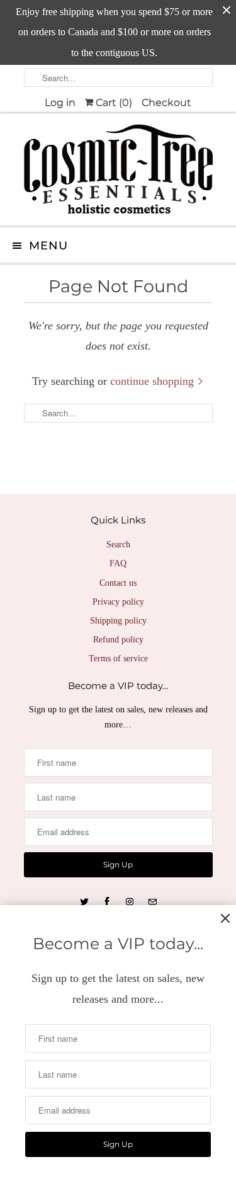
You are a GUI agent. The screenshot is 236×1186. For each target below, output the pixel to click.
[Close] (225, 918)
